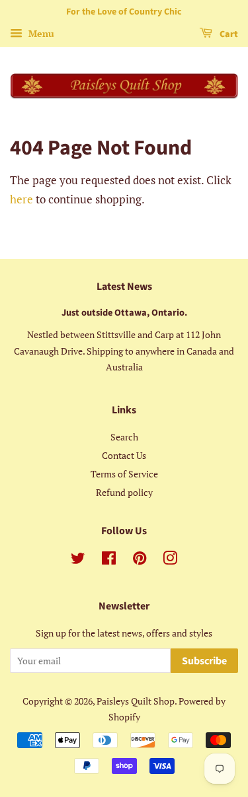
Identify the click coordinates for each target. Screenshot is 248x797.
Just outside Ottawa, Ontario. (124, 313)
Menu (40, 33)
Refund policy (124, 492)
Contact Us (124, 455)
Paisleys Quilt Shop (136, 701)
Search (124, 437)
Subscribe (204, 661)
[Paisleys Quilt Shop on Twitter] (78, 560)
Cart (228, 34)
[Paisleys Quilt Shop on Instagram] (170, 560)
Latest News (124, 286)
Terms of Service (124, 474)
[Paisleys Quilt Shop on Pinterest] (139, 560)
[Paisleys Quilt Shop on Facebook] (108, 560)
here (21, 199)
